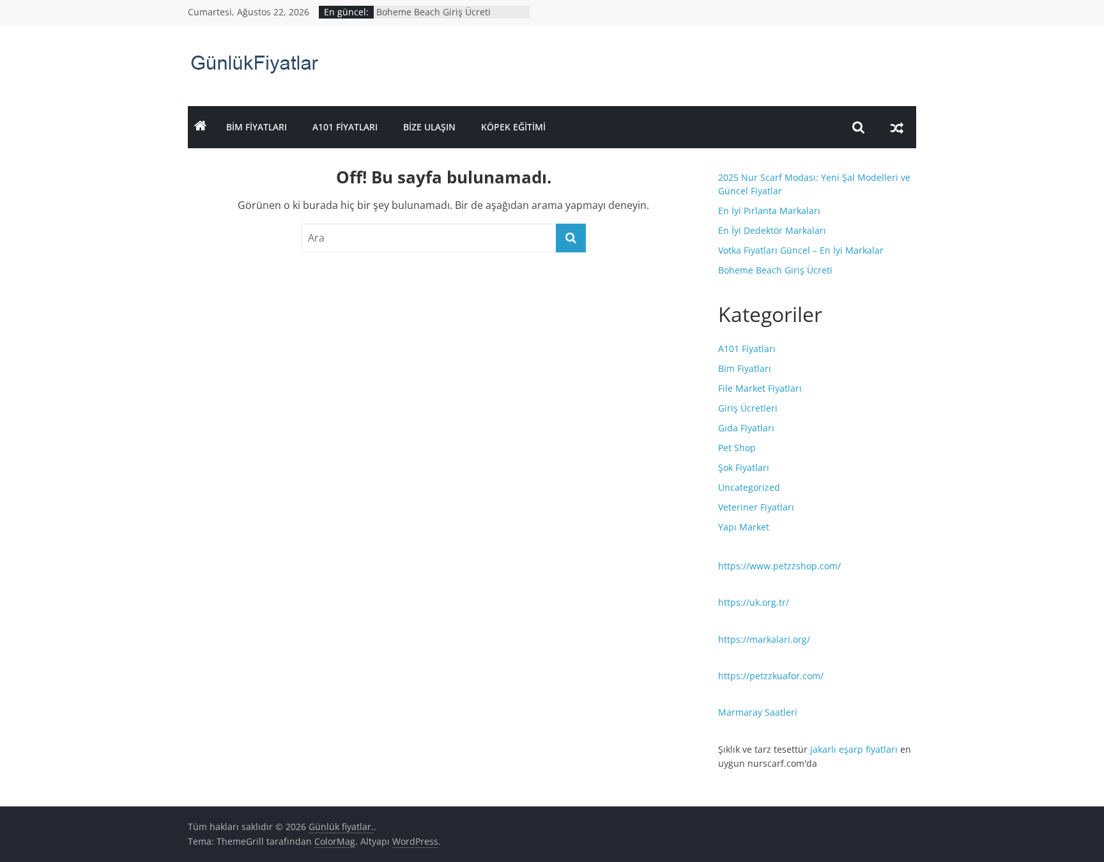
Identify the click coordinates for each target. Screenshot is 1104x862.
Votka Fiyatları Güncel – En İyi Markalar (801, 250)
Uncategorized (749, 487)
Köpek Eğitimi (513, 127)
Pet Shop (737, 448)
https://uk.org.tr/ (753, 602)
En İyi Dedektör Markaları (772, 230)
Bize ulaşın (429, 127)
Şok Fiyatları (743, 467)
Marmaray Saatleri (757, 712)
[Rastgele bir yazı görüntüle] (897, 127)
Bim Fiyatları (256, 127)
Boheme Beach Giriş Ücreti (433, 12)
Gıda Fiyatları (746, 428)
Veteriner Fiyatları (756, 507)
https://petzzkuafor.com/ (771, 676)
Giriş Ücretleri (748, 408)
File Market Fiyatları (760, 388)
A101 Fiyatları (345, 127)
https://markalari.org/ (764, 639)
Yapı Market (743, 527)
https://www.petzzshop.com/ (779, 566)
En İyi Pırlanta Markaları (769, 210)
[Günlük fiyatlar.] (200, 127)
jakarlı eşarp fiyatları (854, 749)
